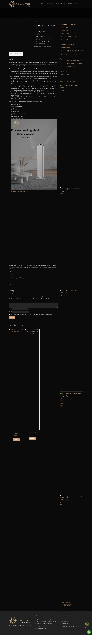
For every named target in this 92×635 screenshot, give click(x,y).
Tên (10, 309)
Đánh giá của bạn (13, 301)
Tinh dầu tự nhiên (66, 74)
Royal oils (64, 71)
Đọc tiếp (16, 439)
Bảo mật (64, 620)
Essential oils (65, 30)
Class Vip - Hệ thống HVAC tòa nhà (74, 63)
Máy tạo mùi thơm (66, 47)
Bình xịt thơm (65, 27)
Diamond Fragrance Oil (71, 36)
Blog (76, 3)
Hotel (67, 39)
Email (10, 311)
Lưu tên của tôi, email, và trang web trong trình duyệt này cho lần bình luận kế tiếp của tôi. (31, 314)
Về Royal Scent (50, 3)
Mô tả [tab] (11, 53)
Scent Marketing (61, 3)
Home (42, 3)
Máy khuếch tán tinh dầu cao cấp (18, 191)
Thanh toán (65, 621)
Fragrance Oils (65, 33)
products (70, 3)
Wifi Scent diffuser (70, 66)
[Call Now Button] (89, 632)
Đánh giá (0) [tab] (18, 53)
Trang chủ (11, 22)
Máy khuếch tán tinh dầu (19, 22)
